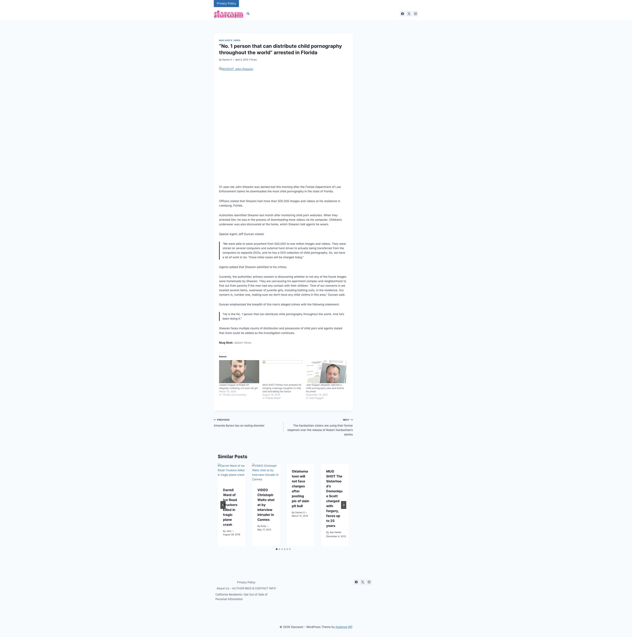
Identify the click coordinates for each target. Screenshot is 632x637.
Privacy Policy (226, 3)
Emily (263, 526)
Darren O (227, 59)
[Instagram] (415, 13)
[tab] (276, 549)
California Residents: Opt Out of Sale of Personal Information (241, 597)
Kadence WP (344, 627)
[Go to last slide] (223, 505)
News (237, 40)
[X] (409, 13)
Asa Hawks (335, 532)
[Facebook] (402, 13)
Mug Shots (225, 40)
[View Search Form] (248, 14)
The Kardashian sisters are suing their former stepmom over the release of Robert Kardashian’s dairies (320, 427)
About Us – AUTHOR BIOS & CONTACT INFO (246, 588)
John (228, 531)
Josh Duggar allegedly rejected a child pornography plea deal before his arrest (325, 388)
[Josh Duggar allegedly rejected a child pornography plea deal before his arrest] (326, 371)
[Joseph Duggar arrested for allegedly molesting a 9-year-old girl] (239, 371)
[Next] (343, 505)
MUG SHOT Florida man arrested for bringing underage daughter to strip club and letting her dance (282, 388)
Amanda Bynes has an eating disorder (239, 422)
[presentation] (232, 473)
